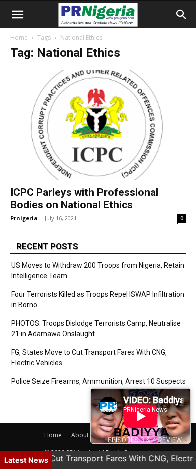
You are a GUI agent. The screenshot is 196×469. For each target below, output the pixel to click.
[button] (17, 14)
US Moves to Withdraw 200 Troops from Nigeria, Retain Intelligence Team (97, 270)
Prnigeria (24, 218)
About (80, 435)
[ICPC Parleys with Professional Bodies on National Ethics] (98, 125)
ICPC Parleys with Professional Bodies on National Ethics (84, 198)
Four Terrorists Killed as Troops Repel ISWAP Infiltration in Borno (97, 299)
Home (19, 37)
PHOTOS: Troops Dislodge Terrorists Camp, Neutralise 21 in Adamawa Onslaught (96, 328)
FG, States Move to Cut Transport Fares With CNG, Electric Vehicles (89, 357)
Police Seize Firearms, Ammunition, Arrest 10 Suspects (98, 381)
